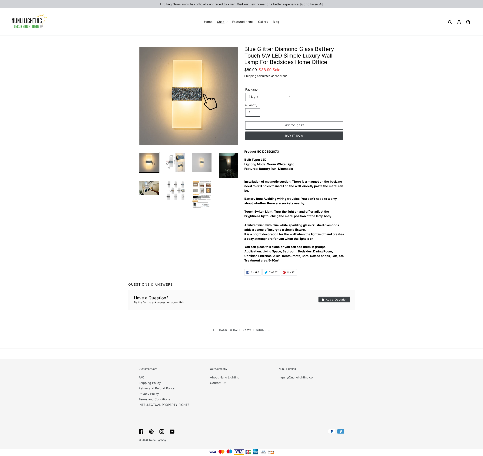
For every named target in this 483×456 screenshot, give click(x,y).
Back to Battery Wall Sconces (244, 329)
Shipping (250, 76)
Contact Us (218, 383)
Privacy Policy (149, 394)
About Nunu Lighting (224, 377)
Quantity (251, 105)
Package (251, 89)
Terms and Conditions (154, 399)
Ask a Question (336, 299)
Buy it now (294, 135)
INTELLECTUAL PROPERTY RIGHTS (164, 405)
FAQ (141, 377)
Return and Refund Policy (157, 388)
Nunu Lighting (157, 439)
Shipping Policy (150, 383)
